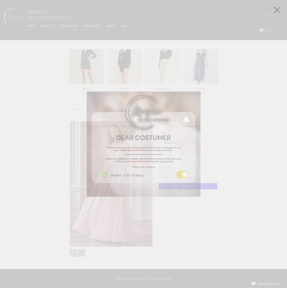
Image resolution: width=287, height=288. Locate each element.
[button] (277, 10)
